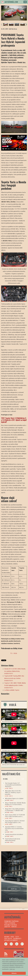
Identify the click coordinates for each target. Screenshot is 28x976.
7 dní (22, 779)
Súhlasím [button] (14, 973)
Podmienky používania (11, 921)
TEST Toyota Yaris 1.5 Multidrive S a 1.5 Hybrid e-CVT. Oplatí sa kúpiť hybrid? (14, 420)
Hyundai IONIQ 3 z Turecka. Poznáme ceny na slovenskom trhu (14, 828)
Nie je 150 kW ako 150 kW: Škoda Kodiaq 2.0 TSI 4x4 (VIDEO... (15, 803)
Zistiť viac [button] (12, 969)
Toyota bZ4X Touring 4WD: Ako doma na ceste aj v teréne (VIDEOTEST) (14, 678)
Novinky (7, 800)
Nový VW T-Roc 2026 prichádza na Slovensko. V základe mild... (15, 809)
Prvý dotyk (8, 939)
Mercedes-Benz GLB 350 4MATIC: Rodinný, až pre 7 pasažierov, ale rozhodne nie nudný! (14, 736)
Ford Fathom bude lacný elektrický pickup (12, 839)
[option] (14, 13)
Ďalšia (15, 653)
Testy (17, 937)
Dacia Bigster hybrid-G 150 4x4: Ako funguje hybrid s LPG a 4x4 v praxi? (14, 750)
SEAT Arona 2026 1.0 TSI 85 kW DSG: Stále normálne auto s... (15, 815)
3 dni (14, 779)
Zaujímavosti (17, 939)
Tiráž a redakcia (9, 923)
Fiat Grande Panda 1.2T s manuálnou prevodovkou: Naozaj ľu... (13, 784)
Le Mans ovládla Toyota (11, 690)
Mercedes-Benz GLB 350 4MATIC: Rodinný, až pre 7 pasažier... (13, 792)
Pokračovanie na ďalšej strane (11, 648)
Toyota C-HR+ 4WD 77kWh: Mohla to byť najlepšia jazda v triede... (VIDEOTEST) (15, 685)
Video (7, 788)
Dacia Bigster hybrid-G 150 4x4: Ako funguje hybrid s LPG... (15, 821)
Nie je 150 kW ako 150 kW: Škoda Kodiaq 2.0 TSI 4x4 (12, 721)
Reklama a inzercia (10, 925)
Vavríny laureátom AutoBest (14, 834)
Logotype (7, 927)
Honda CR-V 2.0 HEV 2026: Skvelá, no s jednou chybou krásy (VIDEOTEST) (15, 671)
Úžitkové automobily (11, 940)
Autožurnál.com (11, 2)
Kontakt (14, 927)
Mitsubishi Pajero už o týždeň (14, 798)
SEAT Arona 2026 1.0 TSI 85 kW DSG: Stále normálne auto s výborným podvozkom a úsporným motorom (14, 764)
